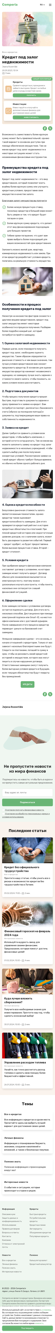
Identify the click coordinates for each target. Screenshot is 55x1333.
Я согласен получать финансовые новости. (24, 810)
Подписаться (27, 802)
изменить (39, 1323)
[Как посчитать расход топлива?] (27, 1045)
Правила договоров (11, 1229)
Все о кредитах (9, 1260)
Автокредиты (36, 1229)
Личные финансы (10, 1264)
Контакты (6, 1236)
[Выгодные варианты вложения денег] (27, 981)
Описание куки (8, 1214)
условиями (46, 1310)
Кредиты (34, 1209)
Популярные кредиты (39, 1236)
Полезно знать (8, 1268)
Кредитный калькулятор (41, 1264)
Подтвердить (27, 1328)
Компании (6, 1240)
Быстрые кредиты (38, 1214)
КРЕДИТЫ (27, 684)
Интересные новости (11, 1272)
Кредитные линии (38, 1225)
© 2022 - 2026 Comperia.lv (14, 1288)
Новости (6, 1255)
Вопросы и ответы (10, 1232)
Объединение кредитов (40, 1232)
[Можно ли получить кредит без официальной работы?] (27, 850)
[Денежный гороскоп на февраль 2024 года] (27, 914)
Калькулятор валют (38, 1260)
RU (41, 5)
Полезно (34, 1255)
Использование (9, 1225)
